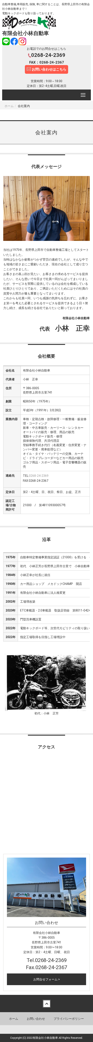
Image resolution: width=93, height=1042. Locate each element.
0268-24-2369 (38, 475)
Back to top (46, 1003)
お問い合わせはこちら (48, 69)
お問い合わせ (36, 1018)
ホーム (9, 106)
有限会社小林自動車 (25, 33)
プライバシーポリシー (69, 1018)
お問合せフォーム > (46, 979)
